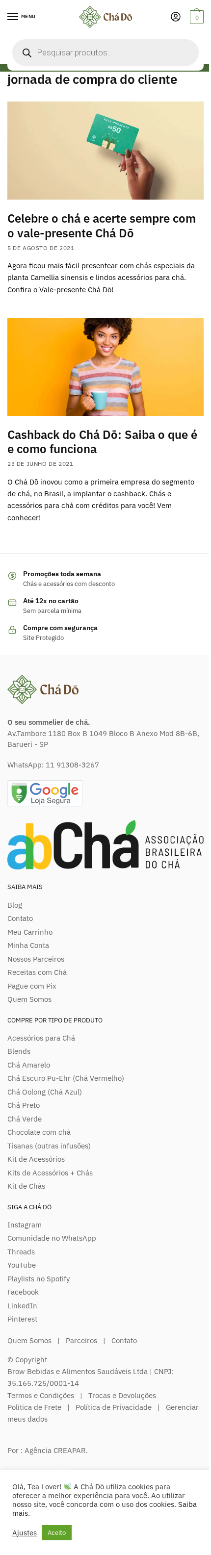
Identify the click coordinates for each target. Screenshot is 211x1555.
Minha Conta (28, 945)
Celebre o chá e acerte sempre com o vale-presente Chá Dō (101, 225)
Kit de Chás (26, 1186)
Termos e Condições (40, 1395)
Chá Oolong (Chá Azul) (44, 1091)
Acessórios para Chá (41, 1038)
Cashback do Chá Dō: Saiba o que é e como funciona (102, 442)
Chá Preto (23, 1105)
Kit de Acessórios (36, 1159)
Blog (14, 905)
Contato (20, 918)
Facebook (23, 1292)
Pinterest (22, 1319)
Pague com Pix (31, 986)
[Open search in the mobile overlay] (105, 52)
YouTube (21, 1265)
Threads (21, 1251)
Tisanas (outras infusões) (49, 1145)
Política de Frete (34, 1407)
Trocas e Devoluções (122, 1395)
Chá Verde (24, 1118)
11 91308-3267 (72, 764)
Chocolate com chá (39, 1132)
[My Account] (176, 17)
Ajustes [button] (24, 1533)
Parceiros (81, 1340)
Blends (18, 1051)
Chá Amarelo (28, 1065)
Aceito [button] (57, 1533)
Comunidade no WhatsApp (51, 1238)
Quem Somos (29, 999)
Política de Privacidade (114, 1407)
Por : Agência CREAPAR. (47, 1450)
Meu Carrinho (30, 932)
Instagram (24, 1224)
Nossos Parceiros (35, 959)
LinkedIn (22, 1305)
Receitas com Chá (37, 972)
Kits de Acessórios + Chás (50, 1172)
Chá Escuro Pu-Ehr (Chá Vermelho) (65, 1078)
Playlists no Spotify (38, 1278)
